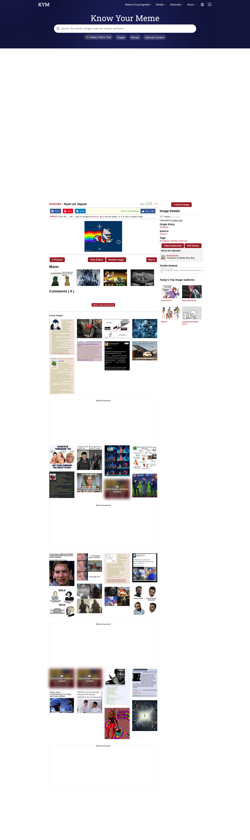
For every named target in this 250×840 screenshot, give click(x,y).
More (190, 4)
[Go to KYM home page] (43, 5)
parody (173, 241)
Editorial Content (154, 37)
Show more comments (103, 305)
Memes (135, 37)
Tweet (81, 211)
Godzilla (55, 204)
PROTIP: (54, 217)
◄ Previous (57, 259)
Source (163, 234)
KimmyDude (173, 255)
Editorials (175, 4)
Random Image (116, 259)
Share (57, 211)
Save (69, 211)
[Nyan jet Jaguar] (103, 236)
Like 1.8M (149, 211)
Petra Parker (166, 301)
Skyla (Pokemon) (189, 301)
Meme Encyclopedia (137, 4)
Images (121, 37)
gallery (96, 217)
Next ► (151, 259)
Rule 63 (164, 322)
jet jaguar (164, 241)
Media (159, 4)
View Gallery (96, 259)
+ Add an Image (181, 204)
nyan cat (182, 241)
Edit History (193, 245)
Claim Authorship (173, 245)
